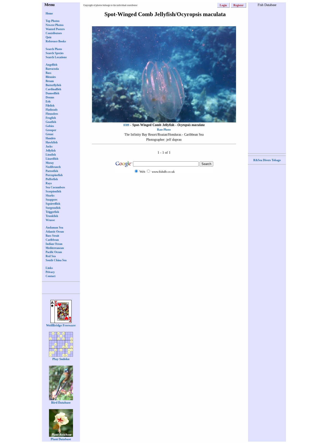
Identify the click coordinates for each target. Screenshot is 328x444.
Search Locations (56, 57)
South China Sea (56, 260)
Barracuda (52, 68)
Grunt (49, 134)
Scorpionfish (53, 191)
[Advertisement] (164, 184)
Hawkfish (52, 142)
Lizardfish (52, 158)
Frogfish (51, 118)
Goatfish (51, 122)
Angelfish (51, 64)
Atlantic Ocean (55, 231)
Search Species (55, 53)
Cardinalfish (53, 89)
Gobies (50, 126)
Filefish (50, 105)
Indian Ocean (54, 244)
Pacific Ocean (54, 252)
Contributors (54, 33)
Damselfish (52, 93)
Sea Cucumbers (55, 187)
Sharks (50, 195)
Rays (49, 183)
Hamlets (51, 138)
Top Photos (53, 21)
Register (238, 5)
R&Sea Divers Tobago (267, 160)
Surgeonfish (53, 207)
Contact (50, 276)
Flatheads (52, 109)
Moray (50, 163)
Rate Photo (164, 129)
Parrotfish (52, 171)
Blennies (51, 77)
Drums (50, 97)
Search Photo (54, 49)
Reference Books (56, 41)
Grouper (51, 130)
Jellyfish (51, 150)
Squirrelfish (53, 203)
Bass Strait (52, 235)
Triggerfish (52, 212)
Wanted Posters (55, 29)
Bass (48, 73)
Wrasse (50, 220)
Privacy (50, 272)
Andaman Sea (54, 227)
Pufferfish (52, 179)
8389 (126, 125)
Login (223, 5)
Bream (50, 81)
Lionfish (51, 154)
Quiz (48, 37)
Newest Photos (55, 25)
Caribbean (52, 239)
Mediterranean (55, 248)
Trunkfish (52, 216)
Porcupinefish (54, 175)
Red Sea (51, 256)
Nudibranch (53, 167)
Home (49, 13)
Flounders (52, 113)
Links (49, 268)
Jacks (49, 146)
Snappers (51, 199)
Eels (48, 101)
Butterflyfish (53, 85)
